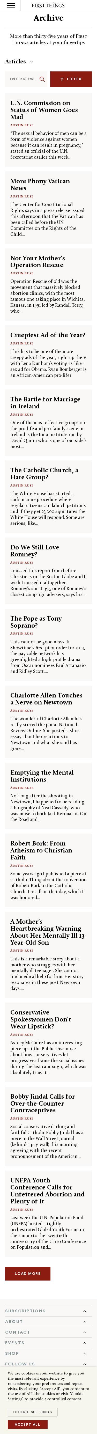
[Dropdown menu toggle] (48, 1311)
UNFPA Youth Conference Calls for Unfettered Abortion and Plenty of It (47, 1190)
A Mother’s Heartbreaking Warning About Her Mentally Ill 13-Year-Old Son (48, 931)
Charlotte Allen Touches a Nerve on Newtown (46, 698)
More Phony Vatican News (40, 184)
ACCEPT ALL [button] (28, 1424)
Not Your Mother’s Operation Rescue (37, 261)
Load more (28, 1274)
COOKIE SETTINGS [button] (32, 1412)
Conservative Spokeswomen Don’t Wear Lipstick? (40, 1019)
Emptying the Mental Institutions (42, 775)
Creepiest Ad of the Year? (47, 335)
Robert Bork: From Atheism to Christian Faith (41, 850)
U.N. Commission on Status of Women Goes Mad (44, 110)
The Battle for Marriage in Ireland (45, 402)
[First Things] (48, 6)
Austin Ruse (22, 125)
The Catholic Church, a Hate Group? (44, 473)
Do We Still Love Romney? (34, 550)
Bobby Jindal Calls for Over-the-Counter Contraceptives (42, 1103)
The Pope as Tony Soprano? (36, 621)
